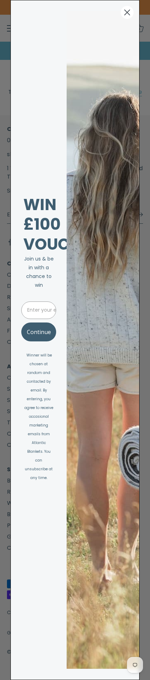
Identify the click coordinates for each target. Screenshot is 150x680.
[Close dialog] (127, 12)
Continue (39, 332)
